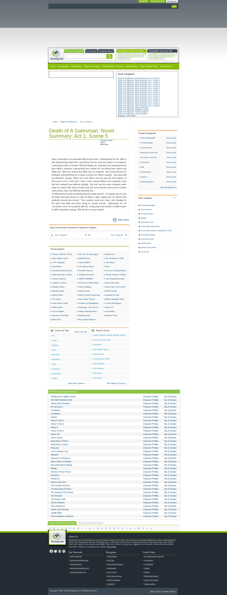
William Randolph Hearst (114, 299)
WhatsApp (104, 144)
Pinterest (64, 551)
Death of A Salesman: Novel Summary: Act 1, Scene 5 (139, 86)
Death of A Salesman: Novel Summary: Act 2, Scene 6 (139, 100)
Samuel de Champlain (60, 315)
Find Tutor (110, 560)
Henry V (54, 427)
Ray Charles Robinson (87, 320)
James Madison (85, 262)
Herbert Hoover (84, 258)
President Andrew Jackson (62, 271)
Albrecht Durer (57, 295)
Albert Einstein (111, 291)
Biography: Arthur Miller (127, 116)
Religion (55, 345)
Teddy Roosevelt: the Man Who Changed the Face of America (64, 275)
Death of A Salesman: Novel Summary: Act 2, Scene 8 (139, 104)
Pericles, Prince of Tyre (61, 472)
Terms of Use (155, 591)
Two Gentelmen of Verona (62, 516)
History (54, 378)
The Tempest (56, 496)
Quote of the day (80, 332)
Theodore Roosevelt (86, 275)
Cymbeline (55, 413)
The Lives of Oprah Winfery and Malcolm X (90, 283)
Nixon (107, 267)
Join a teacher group (114, 576)
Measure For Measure (60, 458)
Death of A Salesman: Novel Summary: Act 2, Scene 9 (139, 106)
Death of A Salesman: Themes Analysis (133, 112)
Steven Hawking (85, 287)
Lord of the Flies (146, 148)
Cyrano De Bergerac (113, 303)
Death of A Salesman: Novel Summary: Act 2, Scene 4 (139, 96)
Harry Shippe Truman (60, 258)
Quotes (146, 568)
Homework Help (76, 564)
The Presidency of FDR (114, 258)
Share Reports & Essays (113, 66)
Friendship (56, 369)
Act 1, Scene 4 (61, 235)
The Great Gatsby (146, 143)
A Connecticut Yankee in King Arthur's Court (156, 231)
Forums (147, 572)
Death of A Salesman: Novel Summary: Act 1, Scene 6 (139, 88)
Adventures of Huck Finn (149, 153)
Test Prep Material (113, 580)
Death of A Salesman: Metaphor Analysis (133, 110)
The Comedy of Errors (60, 485)
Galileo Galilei (57, 307)
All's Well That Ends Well (61, 400)
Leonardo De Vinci (112, 295)
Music (54, 350)
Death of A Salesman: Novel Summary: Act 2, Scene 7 (139, 102)
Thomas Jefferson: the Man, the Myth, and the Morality (64, 254)
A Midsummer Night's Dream (63, 396)
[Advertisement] (113, 28)
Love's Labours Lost (59, 451)
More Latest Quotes (75, 383)
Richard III (55, 479)
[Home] (57, 54)
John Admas (56, 267)
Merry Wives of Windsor (61, 461)
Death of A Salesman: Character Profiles (133, 108)
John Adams (110, 262)
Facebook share (106, 140)
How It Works (166, 66)
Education (55, 355)
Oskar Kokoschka (112, 283)
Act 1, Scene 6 (117, 235)
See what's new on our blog (154, 556)
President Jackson (86, 271)
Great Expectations (147, 182)
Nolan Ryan (56, 320)
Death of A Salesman (68, 122)
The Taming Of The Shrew (62, 492)
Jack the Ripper (58, 311)
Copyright (165, 591)
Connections (76, 66)
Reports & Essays (92, 66)
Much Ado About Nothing (61, 465)
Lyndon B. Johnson (59, 283)
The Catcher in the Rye (148, 157)
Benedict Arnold (58, 291)
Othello (54, 468)
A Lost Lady (145, 252)
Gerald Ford (109, 254)
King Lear (55, 448)
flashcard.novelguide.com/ (79, 568)
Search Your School (151, 580)
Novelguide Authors (151, 576)
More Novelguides (167, 187)
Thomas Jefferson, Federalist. (116, 275)
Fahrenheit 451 (145, 172)
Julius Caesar (57, 437)
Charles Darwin (84, 291)
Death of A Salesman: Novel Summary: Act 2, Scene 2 (139, 92)
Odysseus (143, 177)
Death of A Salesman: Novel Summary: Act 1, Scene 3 (139, 82)
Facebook (59, 551)
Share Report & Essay (115, 564)
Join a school (112, 572)
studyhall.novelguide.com (79, 560)
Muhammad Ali (84, 315)
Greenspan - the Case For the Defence (90, 307)
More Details (111, 547)
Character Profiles (151, 396)
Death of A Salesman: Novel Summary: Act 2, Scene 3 (139, 94)
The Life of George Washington (117, 271)
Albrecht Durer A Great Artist (89, 295)
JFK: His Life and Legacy (88, 254)
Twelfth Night (56, 513)
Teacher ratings (149, 584)
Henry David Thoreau (87, 299)
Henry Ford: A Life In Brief (115, 287)
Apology (143, 218)
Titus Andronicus (58, 506)
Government (56, 374)
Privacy (173, 591)
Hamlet (54, 417)
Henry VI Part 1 (57, 431)
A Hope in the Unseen (148, 247)
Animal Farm (144, 162)
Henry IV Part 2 (57, 424)
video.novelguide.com (78, 572)
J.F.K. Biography (58, 262)
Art (53, 336)
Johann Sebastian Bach (88, 311)
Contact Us (111, 584)
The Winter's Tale (58, 499)
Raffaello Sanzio (58, 287)
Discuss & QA (171, 138)
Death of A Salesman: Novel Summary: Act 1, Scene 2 (139, 80)
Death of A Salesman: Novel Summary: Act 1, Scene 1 (139, 78)
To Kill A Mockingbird (147, 138)
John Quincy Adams (86, 267)
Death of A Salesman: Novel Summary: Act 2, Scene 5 (139, 98)
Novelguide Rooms (106, 51)
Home (53, 66)
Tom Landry (56, 299)
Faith (54, 364)
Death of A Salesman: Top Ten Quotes (132, 114)
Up (89, 235)
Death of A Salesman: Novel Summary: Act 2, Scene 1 (139, 90)
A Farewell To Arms (147, 239)
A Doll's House (146, 243)
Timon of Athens (58, 502)
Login (174, 6)
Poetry (54, 340)
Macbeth (54, 455)
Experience (56, 359)
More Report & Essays (115, 383)
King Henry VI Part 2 (59, 441)
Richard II (55, 475)
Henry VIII (109, 307)
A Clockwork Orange (148, 235)
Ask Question (91, 51)
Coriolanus (55, 410)
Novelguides (63, 66)
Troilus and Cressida (59, 509)
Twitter (102, 142)
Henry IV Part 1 (57, 420)
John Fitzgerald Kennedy (114, 279)
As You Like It (57, 407)
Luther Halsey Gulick (60, 303)
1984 (142, 167)
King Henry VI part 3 (59, 444)
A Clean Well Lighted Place (150, 226)
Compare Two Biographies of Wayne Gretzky (90, 303)
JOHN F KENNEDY (86, 279)
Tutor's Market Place (149, 66)
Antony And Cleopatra (60, 403)
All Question (148, 560)
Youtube (51, 551)
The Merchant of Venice (61, 489)
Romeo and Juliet (58, 482)
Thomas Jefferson (59, 279)
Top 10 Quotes (170, 396)
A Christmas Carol (147, 222)
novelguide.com (76, 556)
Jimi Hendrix (110, 311)
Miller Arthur (123, 220)
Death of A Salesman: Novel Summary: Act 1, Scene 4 (139, 84)
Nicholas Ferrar (111, 315)
